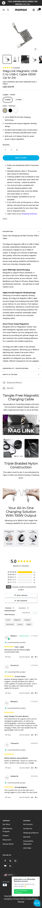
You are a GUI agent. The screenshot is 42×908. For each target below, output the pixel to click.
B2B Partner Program (7, 830)
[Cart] (38, 10)
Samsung (9, 624)
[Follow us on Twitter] (10, 860)
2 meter (19, 100)
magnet (17, 620)
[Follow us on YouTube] (5, 865)
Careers (6, 836)
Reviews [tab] (8, 608)
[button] (32, 657)
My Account (28, 824)
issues (20, 624)
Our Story (6, 824)
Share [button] (9, 657)
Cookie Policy (32, 899)
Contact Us (27, 829)
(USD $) (10, 875)
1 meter (8, 100)
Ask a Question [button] (22, 601)
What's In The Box (10, 374)
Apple (29, 624)
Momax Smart (8, 844)
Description (8, 231)
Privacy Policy (20, 899)
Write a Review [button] (22, 595)
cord (8, 620)
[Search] (8, 10)
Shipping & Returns (14, 383)
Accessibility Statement (28, 842)
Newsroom (7, 840)
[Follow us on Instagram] (15, 860)
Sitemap (21, 902)
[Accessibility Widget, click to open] (3, 3)
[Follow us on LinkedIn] (10, 865)
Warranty (10, 388)
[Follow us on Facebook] (5, 860)
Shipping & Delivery (29, 214)
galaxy (27, 620)
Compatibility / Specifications (15, 368)
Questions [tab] (22, 608)
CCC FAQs (27, 848)
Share (5, 219)
